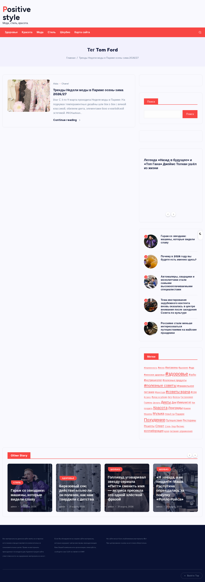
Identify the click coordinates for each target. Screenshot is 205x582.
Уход (173, 426)
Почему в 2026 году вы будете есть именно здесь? (178, 258)
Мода (40, 32)
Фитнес (180, 426)
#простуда (160, 392)
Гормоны (148, 402)
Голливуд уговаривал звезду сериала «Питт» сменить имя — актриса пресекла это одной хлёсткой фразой (127, 488)
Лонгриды (175, 408)
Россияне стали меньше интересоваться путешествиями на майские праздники (179, 328)
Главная (70, 57)
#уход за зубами (159, 397)
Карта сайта (82, 32)
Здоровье (11, 32)
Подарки (179, 414)
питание (174, 431)
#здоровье (176, 374)
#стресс (147, 397)
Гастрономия (187, 397)
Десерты (156, 403)
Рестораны (189, 420)
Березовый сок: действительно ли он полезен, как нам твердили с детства (76, 493)
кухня (166, 431)
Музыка (158, 413)
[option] (170, 163)
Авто (170, 397)
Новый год (170, 414)
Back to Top (193, 575)
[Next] (173, 214)
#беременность (150, 368)
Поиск (151, 101)
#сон (194, 392)
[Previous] (168, 214)
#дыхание (183, 367)
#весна (161, 367)
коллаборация (154, 430)
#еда (191, 367)
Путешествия (174, 420)
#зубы (192, 374)
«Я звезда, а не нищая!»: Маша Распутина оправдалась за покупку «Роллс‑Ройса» (170, 488)
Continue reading (65, 120)
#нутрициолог (153, 380)
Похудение (154, 419)
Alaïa (55, 83)
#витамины (171, 367)
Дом (174, 402)
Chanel (65, 83)
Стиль (52, 32)
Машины (148, 414)
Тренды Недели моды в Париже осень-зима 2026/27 (109, 57)
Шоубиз (65, 32)
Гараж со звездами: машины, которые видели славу (178, 239)
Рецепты (149, 426)
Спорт (159, 426)
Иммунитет (184, 402)
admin (14, 506)
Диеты (166, 402)
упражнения (186, 431)
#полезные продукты (175, 380)
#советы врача (178, 392)
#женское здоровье (154, 374)
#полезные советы (160, 385)
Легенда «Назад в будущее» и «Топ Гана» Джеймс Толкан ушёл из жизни (170, 164)
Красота (27, 32)
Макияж (187, 408)
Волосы (176, 397)
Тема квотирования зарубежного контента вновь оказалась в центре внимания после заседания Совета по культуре (179, 306)
